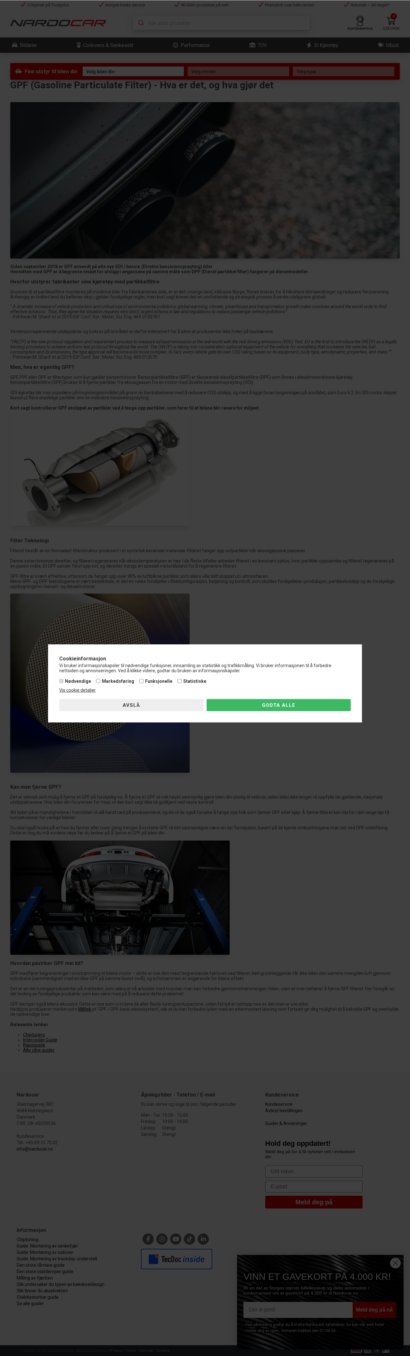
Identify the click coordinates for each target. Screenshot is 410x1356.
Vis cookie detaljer (77, 690)
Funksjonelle (158, 681)
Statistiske (194, 681)
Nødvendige (78, 681)
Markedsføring (118, 681)
